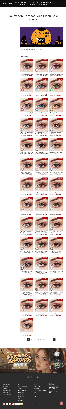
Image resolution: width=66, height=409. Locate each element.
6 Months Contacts (6, 392)
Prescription (33, 4)
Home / (23, 12)
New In (17, 2)
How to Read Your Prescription (40, 390)
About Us (35, 384)
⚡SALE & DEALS (23, 4)
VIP (19, 398)
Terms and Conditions (22, 386)
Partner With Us (21, 400)
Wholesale (36, 392)
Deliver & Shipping (37, 386)
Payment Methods (21, 392)
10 (43, 339)
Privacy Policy (36, 388)
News (35, 396)
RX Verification (21, 396)
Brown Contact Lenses (7, 390)
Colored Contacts (46, 2)
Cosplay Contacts (34, 2)
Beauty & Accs (43, 4)
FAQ (19, 384)
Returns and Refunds (22, 390)
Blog (34, 394)
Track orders (20, 394)
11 (45, 339)
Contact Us (20, 388)
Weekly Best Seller (6, 384)
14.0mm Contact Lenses (7, 394)
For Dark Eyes (5, 386)
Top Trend (23, 2)
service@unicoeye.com (54, 386)
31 (51, 339)
